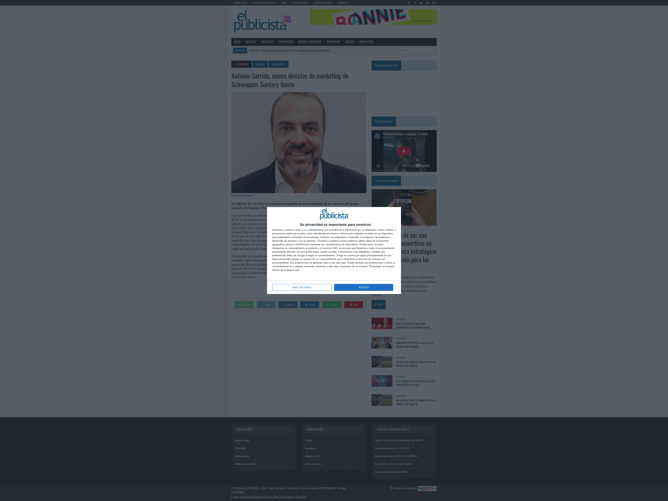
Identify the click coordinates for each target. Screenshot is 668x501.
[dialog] (334, 250)
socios (304, 230)
